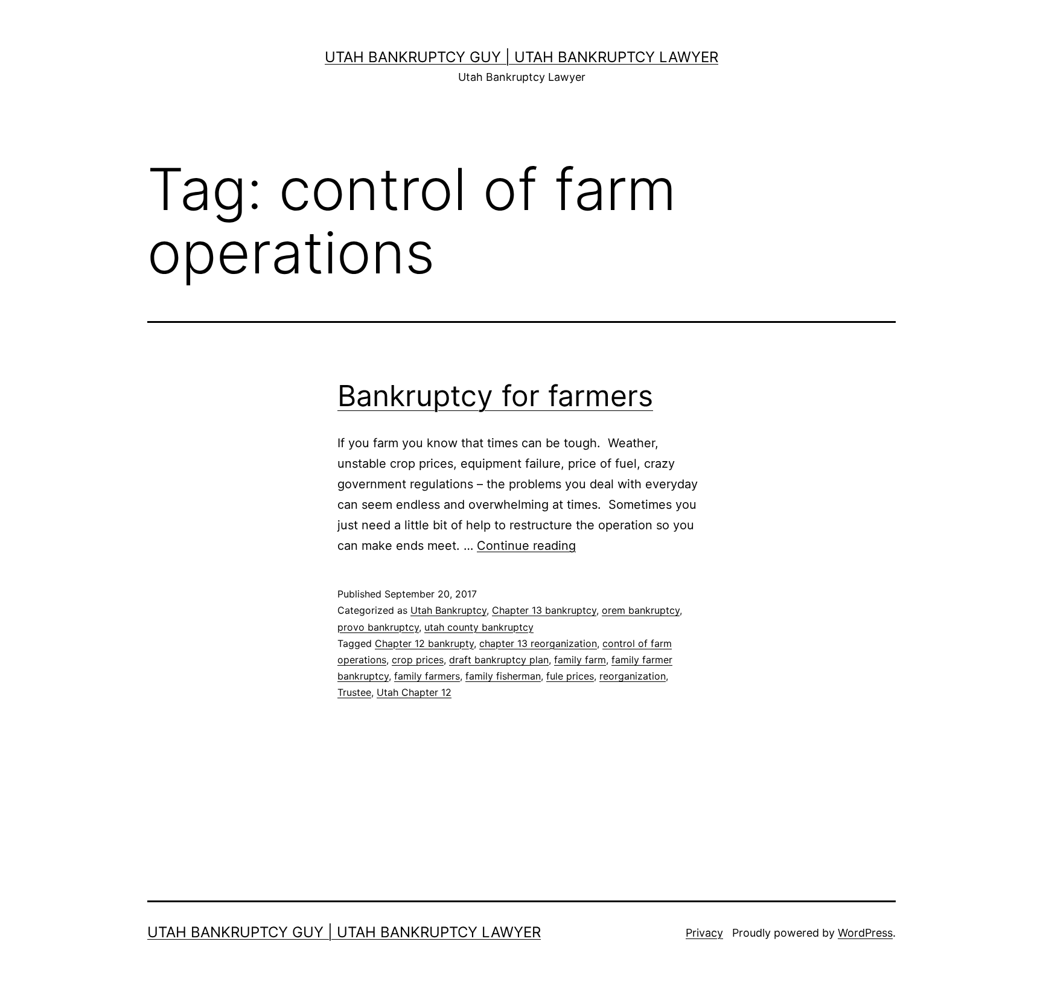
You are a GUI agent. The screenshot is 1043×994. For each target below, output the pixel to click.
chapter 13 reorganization (538, 643)
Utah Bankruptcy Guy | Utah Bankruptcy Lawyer (521, 57)
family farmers (427, 676)
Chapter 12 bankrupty (424, 643)
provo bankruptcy (378, 627)
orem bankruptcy (641, 610)
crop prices (418, 660)
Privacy (704, 932)
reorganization (632, 676)
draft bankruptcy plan (499, 660)
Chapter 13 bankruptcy (544, 610)
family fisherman (503, 676)
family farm (580, 660)
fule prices (570, 676)
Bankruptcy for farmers (495, 395)
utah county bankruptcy (479, 627)
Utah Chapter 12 (414, 692)
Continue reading (526, 545)
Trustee (354, 692)
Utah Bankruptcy (448, 610)
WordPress (865, 932)
